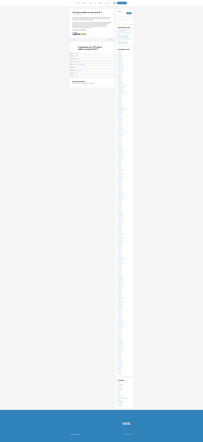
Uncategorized (120, 405)
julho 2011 (119, 368)
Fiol (117, 19)
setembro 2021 (120, 156)
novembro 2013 (120, 324)
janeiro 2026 (119, 64)
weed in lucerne (77, 61)
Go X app (75, 75)
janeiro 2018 (119, 235)
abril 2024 (119, 101)
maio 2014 (119, 313)
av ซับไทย (75, 73)
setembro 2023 (120, 114)
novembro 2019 (120, 195)
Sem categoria (120, 402)
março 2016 (119, 274)
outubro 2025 (120, 69)
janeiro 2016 (119, 277)
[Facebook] (73, 34)
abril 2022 (119, 144)
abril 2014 (119, 315)
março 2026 (119, 60)
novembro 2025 (120, 67)
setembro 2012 (120, 349)
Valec (129, 19)
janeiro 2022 (119, 149)
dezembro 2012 (120, 343)
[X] (75, 34)
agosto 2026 (119, 51)
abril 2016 (119, 272)
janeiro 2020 (119, 192)
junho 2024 (119, 98)
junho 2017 (119, 247)
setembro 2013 (120, 327)
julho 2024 (119, 96)
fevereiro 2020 (120, 190)
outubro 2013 (119, 325)
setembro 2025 (120, 71)
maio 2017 (119, 249)
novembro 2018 (120, 217)
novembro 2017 (120, 238)
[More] (85, 34)
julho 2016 (119, 267)
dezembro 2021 (120, 151)
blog (118, 386)
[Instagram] (126, 424)
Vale (127, 19)
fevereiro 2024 (120, 105)
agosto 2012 (119, 350)
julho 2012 (119, 352)
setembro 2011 (120, 365)
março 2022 (119, 146)
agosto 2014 (119, 308)
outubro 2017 (119, 240)
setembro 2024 (120, 92)
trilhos (125, 19)
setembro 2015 (120, 284)
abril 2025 (119, 80)
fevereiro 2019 (120, 212)
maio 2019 (119, 206)
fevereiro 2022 (120, 147)
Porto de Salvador (121, 19)
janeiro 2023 (119, 128)
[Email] (83, 34)
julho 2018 (119, 224)
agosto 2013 (119, 329)
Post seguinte (111, 39)
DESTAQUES (119, 389)
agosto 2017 (119, 244)
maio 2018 (119, 227)
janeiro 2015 (119, 299)
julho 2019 (119, 203)
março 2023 (119, 124)
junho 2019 (119, 204)
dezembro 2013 (120, 322)
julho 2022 (119, 139)
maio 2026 (119, 57)
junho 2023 (119, 119)
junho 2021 (119, 162)
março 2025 (119, 82)
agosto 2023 (119, 115)
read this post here (77, 70)
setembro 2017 (120, 242)
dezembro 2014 (120, 300)
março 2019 (119, 210)
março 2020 (119, 188)
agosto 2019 (119, 201)
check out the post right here (79, 64)
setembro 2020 (120, 178)
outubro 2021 (119, 155)
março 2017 (119, 252)
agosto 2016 (119, 265)
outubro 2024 (120, 90)
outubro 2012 (119, 347)
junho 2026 (119, 55)
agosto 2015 (119, 286)
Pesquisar (119, 11)
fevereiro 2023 (120, 126)
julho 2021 (119, 160)
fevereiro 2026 (120, 62)
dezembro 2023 (120, 108)
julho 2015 (119, 288)
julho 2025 (119, 74)
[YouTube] (129, 424)
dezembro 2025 (120, 66)
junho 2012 (119, 354)
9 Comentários (75, 14)
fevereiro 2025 (120, 83)
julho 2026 (119, 53)
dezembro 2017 (120, 236)
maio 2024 (119, 99)
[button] (122, 3)
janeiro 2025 (119, 85)
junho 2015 (119, 290)
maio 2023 (119, 121)
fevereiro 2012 (120, 361)
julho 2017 (119, 245)
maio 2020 (119, 185)
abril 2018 (119, 229)
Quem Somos (84, 2)
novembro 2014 (120, 302)
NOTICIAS (80, 14)
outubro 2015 (119, 283)
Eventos (90, 2)
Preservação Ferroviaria (122, 398)
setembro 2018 (120, 220)
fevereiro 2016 (120, 276)
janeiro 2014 (119, 320)
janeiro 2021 (119, 171)
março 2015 (119, 295)
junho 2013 (119, 333)
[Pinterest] (79, 34)
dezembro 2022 (120, 130)
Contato (107, 2)
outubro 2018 (119, 219)
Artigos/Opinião (120, 384)
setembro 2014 (120, 306)
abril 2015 (119, 293)
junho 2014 (119, 311)
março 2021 (119, 167)
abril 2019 (119, 208)
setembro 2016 (120, 263)
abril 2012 (119, 357)
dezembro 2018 (120, 215)
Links (95, 2)
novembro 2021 (120, 153)
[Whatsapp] (81, 34)
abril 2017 (119, 251)
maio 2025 (119, 78)
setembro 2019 (120, 199)
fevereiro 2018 (120, 233)
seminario (119, 403)
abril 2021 (119, 165)
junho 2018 (119, 226)
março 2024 (119, 103)
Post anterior (73, 39)
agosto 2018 (119, 222)
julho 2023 (119, 117)
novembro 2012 (120, 345)
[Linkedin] (77, 34)
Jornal (118, 393)
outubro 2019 (119, 197)
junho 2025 (119, 76)
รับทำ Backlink (76, 53)
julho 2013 (119, 331)
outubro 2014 (119, 304)
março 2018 (119, 231)
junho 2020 (119, 183)
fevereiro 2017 (120, 254)
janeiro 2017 (119, 256)
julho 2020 (119, 181)
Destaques (119, 387)
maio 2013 (119, 334)
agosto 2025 (119, 73)
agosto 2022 (119, 137)
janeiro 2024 (119, 106)
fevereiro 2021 (120, 169)
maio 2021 (119, 163)
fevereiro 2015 (120, 297)
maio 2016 (119, 270)
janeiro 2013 (119, 341)
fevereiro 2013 (120, 340)
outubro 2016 (119, 261)
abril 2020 (119, 187)
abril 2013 (119, 336)
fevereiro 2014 (120, 318)
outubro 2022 (119, 133)
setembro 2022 (120, 135)
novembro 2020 (120, 174)
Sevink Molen (76, 55)
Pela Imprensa (120, 396)
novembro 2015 (120, 281)
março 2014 (119, 317)
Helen (75, 67)
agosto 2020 (119, 179)
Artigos (118, 382)
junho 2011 (119, 370)
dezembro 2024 (120, 87)
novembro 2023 (120, 110)
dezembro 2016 (120, 258)
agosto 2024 (119, 94)
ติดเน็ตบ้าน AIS (76, 58)
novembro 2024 (120, 89)
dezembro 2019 (120, 194)
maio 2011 (119, 372)
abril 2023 (119, 122)
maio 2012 (119, 356)
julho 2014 (119, 309)
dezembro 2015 (120, 279)
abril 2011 (119, 373)
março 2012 (119, 359)
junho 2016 (119, 268)
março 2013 (119, 338)
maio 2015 (119, 292)
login (81, 83)
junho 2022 (119, 140)
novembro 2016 (120, 260)
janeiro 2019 (119, 213)
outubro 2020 (120, 176)
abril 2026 (119, 58)
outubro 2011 (119, 363)
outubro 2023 (120, 112)
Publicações (100, 2)
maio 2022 (119, 142)
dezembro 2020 (120, 172)
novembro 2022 (120, 131)
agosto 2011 (119, 366)
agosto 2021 (119, 158)
